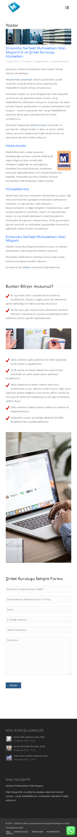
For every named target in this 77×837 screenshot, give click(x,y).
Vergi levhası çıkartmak (19, 79)
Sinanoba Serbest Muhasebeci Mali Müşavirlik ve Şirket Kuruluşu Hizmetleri (36, 52)
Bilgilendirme (42, 61)
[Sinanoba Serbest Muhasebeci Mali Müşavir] (38, 36)
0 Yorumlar (26, 61)
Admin (66, 61)
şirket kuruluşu (38, 125)
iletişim (26, 267)
